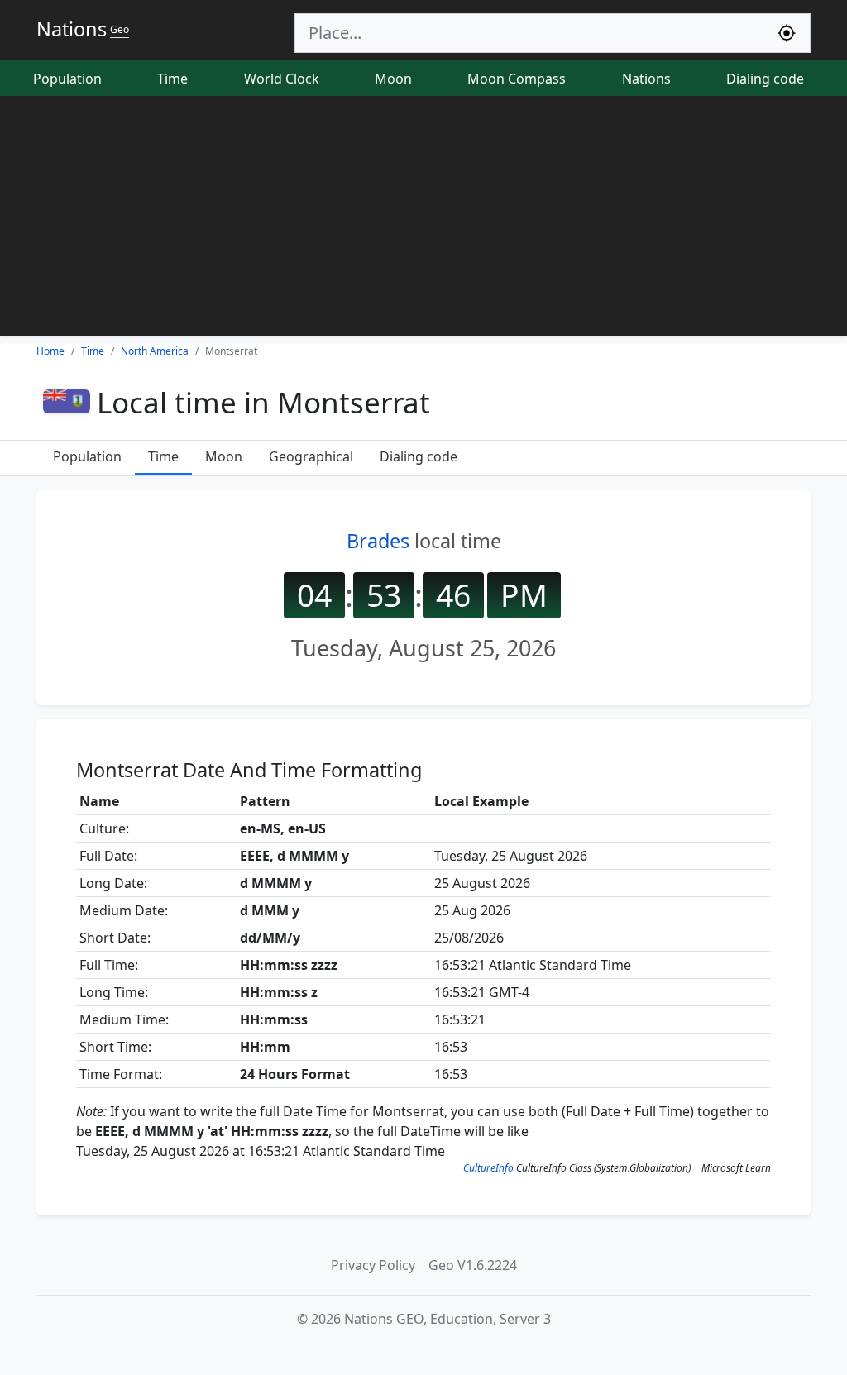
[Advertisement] (423, 220)
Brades (378, 541)
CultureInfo (488, 1168)
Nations (646, 78)
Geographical (311, 456)
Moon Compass (516, 78)
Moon (393, 78)
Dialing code (765, 78)
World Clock (281, 78)
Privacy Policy (373, 1265)
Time (172, 78)
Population (67, 78)
